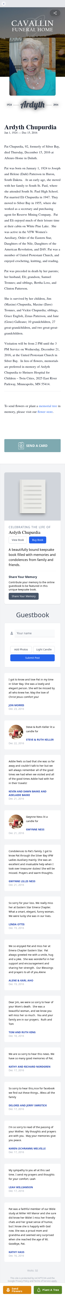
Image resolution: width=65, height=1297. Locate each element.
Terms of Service (42, 1281)
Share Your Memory (24, 596)
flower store (45, 411)
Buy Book (37, 540)
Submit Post (32, 657)
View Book (18, 540)
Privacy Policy (22, 1281)
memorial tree (48, 406)
